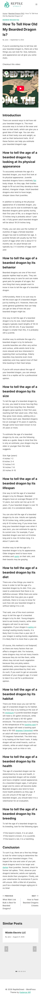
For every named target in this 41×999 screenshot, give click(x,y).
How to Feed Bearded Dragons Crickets (30, 901)
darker (5, 867)
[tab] (16, 971)
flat (34, 180)
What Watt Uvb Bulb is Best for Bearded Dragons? (9, 902)
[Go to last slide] (6, 949)
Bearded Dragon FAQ (11, 20)
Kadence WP (25, 992)
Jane (6, 40)
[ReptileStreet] (13, 4)
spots (16, 556)
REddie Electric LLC (15, 932)
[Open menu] (36, 4)
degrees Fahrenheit (24, 730)
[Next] (35, 949)
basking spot (30, 725)
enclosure (9, 713)
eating (31, 627)
